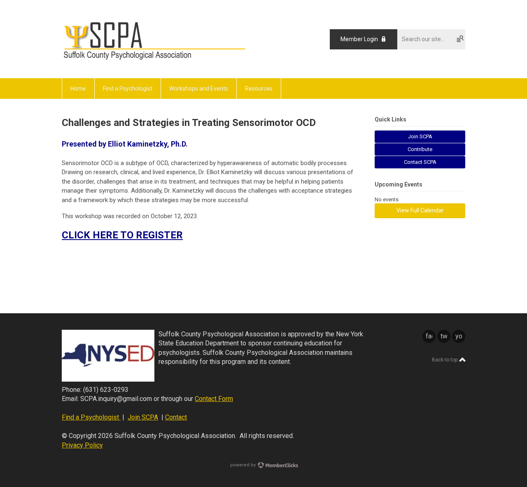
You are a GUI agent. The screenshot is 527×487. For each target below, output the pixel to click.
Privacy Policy (82, 445)
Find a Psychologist (91, 417)
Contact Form (214, 399)
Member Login (359, 39)
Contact (176, 417)
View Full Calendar (420, 210)
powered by (243, 465)
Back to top (445, 360)
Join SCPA (143, 417)
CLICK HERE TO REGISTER (122, 235)
